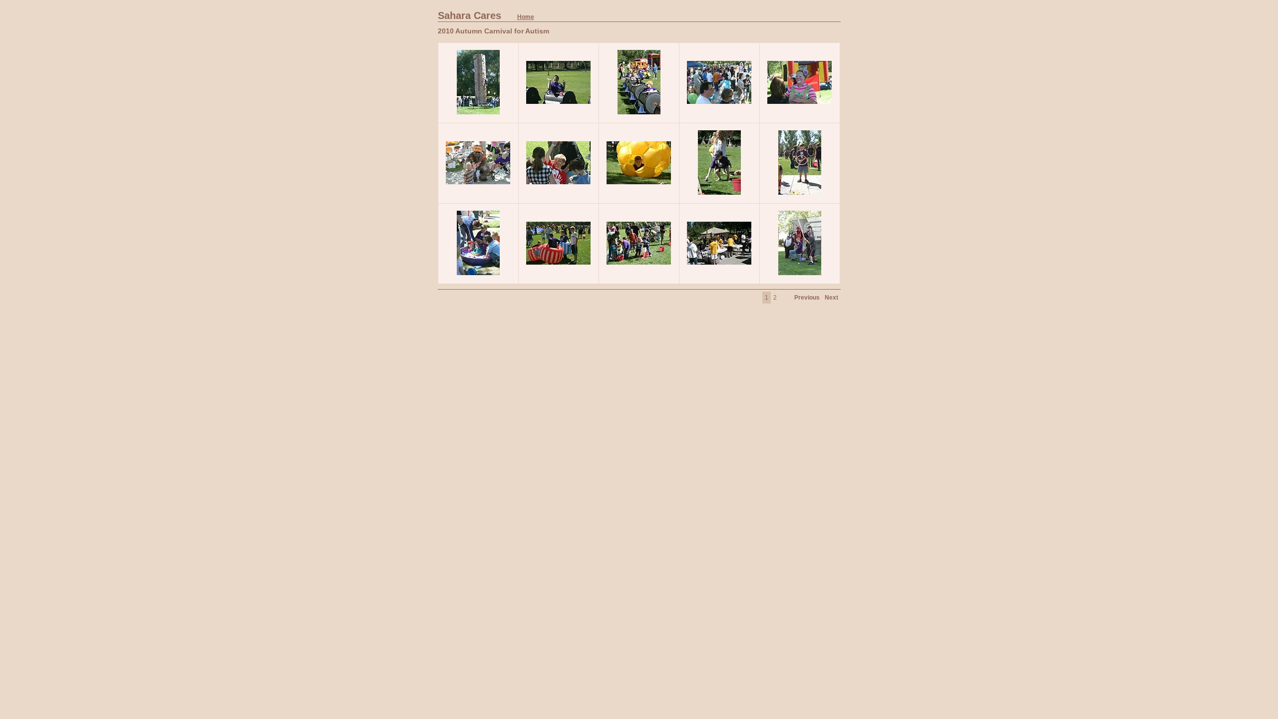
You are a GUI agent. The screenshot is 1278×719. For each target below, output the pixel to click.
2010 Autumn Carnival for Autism (493, 31)
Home (525, 16)
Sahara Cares (486, 15)
